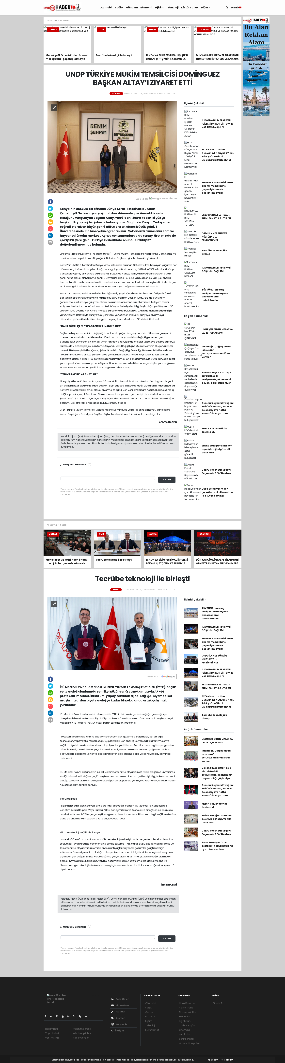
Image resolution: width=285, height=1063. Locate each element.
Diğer (205, 7)
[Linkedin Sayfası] (69, 1016)
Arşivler (120, 1018)
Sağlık (119, 7)
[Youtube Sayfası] (64, 1016)
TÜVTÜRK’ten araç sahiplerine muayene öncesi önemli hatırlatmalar (215, 295)
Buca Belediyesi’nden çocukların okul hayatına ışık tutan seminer (217, 492)
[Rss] (75, 1016)
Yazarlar (120, 1011)
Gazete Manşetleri (189, 1043)
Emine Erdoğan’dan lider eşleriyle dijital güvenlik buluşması (217, 449)
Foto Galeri (122, 999)
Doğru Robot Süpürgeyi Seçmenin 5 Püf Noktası (216, 471)
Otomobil (105, 7)
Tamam (228, 1059)
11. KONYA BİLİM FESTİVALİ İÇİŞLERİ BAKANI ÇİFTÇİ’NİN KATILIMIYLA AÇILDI (217, 124)
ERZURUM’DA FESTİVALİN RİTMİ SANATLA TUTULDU (216, 216)
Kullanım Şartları (82, 1028)
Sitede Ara (218, 1003)
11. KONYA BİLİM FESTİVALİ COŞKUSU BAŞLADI (216, 269)
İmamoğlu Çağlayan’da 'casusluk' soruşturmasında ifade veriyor (216, 352)
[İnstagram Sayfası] (58, 1016)
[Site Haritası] (81, 1016)
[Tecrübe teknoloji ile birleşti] (112, 633)
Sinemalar (184, 1030)
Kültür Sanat (189, 7)
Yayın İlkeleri (52, 1033)
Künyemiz (121, 1024)
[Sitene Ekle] (87, 1016)
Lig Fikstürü (185, 1021)
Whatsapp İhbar (82, 1033)
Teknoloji (172, 7)
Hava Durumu (187, 1003)
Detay (214, 1059)
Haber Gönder (81, 1037)
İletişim (119, 1030)
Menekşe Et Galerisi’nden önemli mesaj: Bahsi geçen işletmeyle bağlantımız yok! (217, 187)
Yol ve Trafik (186, 1007)
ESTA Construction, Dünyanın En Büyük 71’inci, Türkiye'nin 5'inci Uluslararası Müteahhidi (218, 155)
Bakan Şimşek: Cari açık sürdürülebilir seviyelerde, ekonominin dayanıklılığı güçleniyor (217, 378)
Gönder (167, 479)
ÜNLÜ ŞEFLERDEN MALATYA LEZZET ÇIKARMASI (217, 331)
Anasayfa (52, 20)
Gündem (132, 7)
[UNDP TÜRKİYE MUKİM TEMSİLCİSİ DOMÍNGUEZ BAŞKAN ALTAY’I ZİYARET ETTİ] (112, 146)
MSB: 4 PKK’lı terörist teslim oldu (214, 430)
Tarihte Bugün (187, 1025)
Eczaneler (184, 1016)
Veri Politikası (52, 1037)
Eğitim (159, 7)
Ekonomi (146, 7)
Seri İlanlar (184, 1034)
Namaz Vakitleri (187, 1012)
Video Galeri (122, 1005)
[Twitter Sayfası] (52, 1016)
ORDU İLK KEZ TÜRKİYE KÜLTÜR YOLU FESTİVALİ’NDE (214, 237)
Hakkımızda (51, 1028)
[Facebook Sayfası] (47, 1016)
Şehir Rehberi (186, 1039)
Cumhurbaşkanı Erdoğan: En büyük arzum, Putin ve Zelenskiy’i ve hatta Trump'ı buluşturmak (218, 408)
